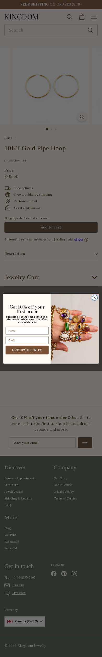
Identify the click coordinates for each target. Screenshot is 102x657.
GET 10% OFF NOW (27, 349)
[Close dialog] (95, 297)
